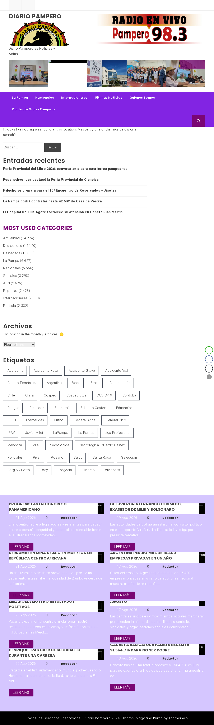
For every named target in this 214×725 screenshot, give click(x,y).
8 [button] (199, 83)
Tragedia (65, 470)
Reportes (10, 291)
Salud (78, 457)
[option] (36, 62)
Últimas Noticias (108, 97)
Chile (11, 395)
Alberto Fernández (22, 383)
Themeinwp (178, 718)
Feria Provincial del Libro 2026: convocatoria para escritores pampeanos (74, 75)
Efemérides (35, 420)
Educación (124, 408)
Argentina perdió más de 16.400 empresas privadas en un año (143, 555)
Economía (63, 408)
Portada (9, 306)
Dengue (13, 408)
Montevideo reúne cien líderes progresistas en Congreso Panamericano (41, 504)
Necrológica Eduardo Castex (102, 445)
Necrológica (59, 445)
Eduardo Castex (93, 408)
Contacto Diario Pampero (33, 109)
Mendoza (15, 445)
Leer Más (21, 547)
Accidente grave (82, 371)
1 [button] (170, 83)
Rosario (57, 457)
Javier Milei (34, 433)
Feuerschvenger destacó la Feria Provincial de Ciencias (111, 74)
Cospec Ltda (76, 395)
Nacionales (44, 97)
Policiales (15, 457)
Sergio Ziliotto (19, 470)
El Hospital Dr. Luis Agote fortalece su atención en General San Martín (63, 212)
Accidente (15, 371)
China (29, 395)
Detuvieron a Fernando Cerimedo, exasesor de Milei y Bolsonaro (146, 506)
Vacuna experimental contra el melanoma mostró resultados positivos (43, 601)
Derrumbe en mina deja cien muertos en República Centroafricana (50, 555)
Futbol (59, 420)
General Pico (116, 420)
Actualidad (11, 238)
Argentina (54, 383)
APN (6, 283)
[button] (209, 376)
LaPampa (60, 433)
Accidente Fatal (46, 371)
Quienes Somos (142, 97)
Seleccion (129, 457)
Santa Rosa (102, 457)
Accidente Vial (116, 371)
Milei (35, 445)
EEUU (12, 420)
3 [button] (178, 83)
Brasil (94, 383)
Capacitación (120, 383)
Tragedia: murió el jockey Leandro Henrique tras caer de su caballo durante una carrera (46, 650)
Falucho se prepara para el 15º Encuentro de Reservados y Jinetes (154, 75)
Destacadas (12, 246)
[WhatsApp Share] (209, 350)
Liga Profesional (117, 433)
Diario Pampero (35, 16)
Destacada (11, 253)
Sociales (10, 276)
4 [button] (182, 83)
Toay (44, 470)
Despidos (36, 408)
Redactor (69, 518)
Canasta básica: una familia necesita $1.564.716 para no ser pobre (150, 647)
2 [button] (174, 83)
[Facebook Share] (209, 359)
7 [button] (195, 83)
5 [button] (186, 83)
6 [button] (191, 83)
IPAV (11, 433)
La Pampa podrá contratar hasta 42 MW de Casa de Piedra (193, 74)
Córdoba (129, 395)
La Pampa (20, 97)
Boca (76, 383)
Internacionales (74, 97)
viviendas (112, 470)
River (37, 457)
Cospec (50, 395)
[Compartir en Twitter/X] (209, 369)
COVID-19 (104, 395)
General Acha (85, 420)
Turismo (88, 470)
